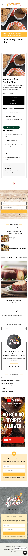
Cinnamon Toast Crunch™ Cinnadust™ (12, 33)
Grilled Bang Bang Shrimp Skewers (10, 380)
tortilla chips (18, 233)
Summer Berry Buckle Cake (8, 386)
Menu (25, 4)
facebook (15, 366)
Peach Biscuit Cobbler (7, 391)
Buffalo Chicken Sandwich (8, 388)
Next (26, 279)
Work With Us (14, 363)
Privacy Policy (14, 552)
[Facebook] (14, 227)
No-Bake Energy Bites (7, 383)
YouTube (9, 366)
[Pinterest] (17, 227)
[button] (11, 127)
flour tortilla (9, 233)
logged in (10, 315)
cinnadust (8, 231)
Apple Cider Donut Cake (14, 300)
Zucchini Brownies (6, 377)
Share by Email (13, 103)
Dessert (5, 35)
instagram (18, 366)
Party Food (15, 35)
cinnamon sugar (17, 231)
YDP (14, 302)
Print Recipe (14, 97)
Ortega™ (10, 35)
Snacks (20, 35)
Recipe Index (7, 549)
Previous (1, 279)
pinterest (12, 366)
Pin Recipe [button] (14, 100)
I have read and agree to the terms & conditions (15, 215)
